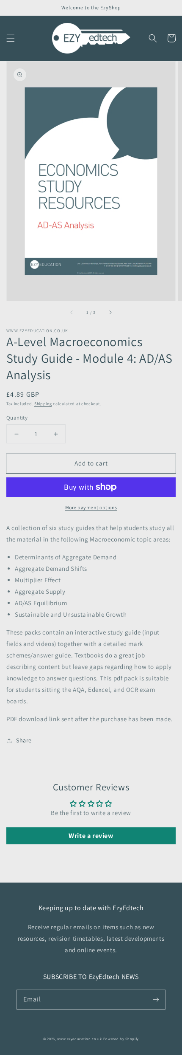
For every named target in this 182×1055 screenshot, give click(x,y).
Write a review (91, 835)
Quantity (17, 417)
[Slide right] (110, 312)
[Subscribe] (155, 999)
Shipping (43, 403)
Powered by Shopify (121, 1038)
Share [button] (24, 740)
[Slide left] (72, 312)
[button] (10, 38)
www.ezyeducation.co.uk (79, 1038)
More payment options (91, 507)
